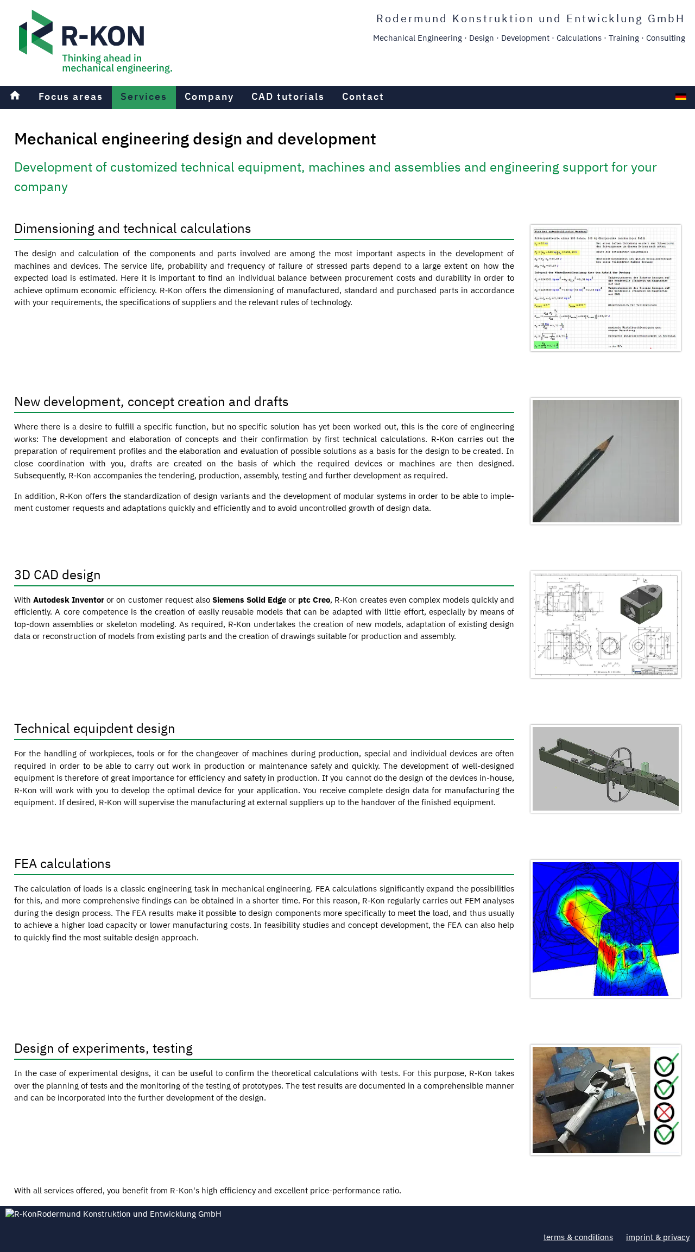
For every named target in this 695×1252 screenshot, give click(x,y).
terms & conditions (578, 1238)
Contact (363, 97)
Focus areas (71, 97)
